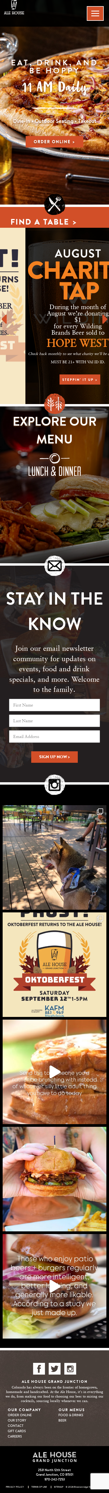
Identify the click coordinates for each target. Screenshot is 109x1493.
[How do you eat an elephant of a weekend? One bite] (54, 1179)
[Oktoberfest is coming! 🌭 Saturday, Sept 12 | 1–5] (54, 964)
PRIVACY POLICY (15, 1487)
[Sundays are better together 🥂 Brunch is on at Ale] (54, 1072)
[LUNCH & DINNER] (54, 465)
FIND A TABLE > (44, 222)
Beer (62, 1420)
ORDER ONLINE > (54, 141)
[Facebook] (39, 1369)
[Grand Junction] (38, 7)
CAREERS (15, 1436)
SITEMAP (58, 1487)
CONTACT (16, 1426)
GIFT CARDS (17, 1431)
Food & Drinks (70, 1415)
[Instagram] (70, 1369)
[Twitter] (55, 1369)
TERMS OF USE (39, 1487)
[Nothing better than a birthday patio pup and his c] (54, 857)
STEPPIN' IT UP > (54, 379)
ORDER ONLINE (20, 1415)
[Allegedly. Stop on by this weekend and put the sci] (54, 1286)
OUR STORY (17, 1420)
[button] (3, 316)
